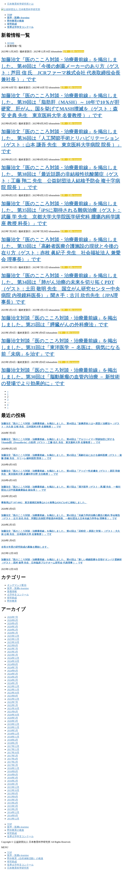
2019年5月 (12, 730)
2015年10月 (13, 790)
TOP (9, 824)
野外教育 (12, 601)
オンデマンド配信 (16, 585)
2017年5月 (12, 755)
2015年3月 (12, 806)
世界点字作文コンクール (20, 836)
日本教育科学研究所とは (20, 4)
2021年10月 (13, 708)
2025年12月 (13, 636)
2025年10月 (13, 642)
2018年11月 (13, 737)
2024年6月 (12, 670)
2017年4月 (12, 759)
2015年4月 (12, 803)
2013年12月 (13, 818)
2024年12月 (13, 658)
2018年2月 (12, 743)
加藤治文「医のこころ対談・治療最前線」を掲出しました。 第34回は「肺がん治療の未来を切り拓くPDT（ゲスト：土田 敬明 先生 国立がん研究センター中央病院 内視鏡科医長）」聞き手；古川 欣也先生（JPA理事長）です (60, 289)
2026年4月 (12, 623)
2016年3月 (12, 777)
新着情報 (12, 591)
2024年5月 (12, 674)
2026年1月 (12, 633)
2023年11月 (13, 689)
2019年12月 (13, 724)
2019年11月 (13, 727)
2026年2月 (12, 629)
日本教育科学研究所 (18, 868)
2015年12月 (13, 787)
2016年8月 (12, 771)
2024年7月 (12, 667)
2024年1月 (12, 683)
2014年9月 (12, 815)
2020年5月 (12, 718)
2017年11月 (13, 749)
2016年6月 (12, 774)
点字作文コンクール (18, 594)
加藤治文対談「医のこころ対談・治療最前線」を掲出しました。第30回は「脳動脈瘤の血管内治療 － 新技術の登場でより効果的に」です (60, 376)
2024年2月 (12, 680)
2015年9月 (12, 793)
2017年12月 (13, 746)
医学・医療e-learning (73, 51)
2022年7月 (12, 702)
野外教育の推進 (15, 830)
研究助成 (12, 597)
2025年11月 (13, 639)
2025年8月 (12, 645)
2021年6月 (12, 711)
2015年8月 (12, 796)
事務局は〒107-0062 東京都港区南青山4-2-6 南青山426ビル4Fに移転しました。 (44, 502)
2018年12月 (13, 733)
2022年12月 (13, 699)
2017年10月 (13, 752)
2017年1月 (12, 765)
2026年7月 (12, 617)
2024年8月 (12, 664)
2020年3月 (12, 721)
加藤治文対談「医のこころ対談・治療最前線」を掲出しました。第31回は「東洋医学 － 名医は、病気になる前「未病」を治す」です (60, 347)
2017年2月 (12, 762)
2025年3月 (12, 651)
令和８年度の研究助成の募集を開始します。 (25, 547)
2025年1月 (12, 655)
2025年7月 (12, 648)
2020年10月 (13, 714)
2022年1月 (12, 705)
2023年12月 (13, 686)
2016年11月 (13, 768)
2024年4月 (12, 677)
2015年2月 (12, 809)
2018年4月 (12, 740)
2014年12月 (13, 812)
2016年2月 (12, 781)
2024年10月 (13, 661)
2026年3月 (12, 626)
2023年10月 (13, 692)
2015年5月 (12, 800)
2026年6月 (12, 620)
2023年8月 (12, 696)
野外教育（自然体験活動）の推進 (25, 858)
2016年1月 (12, 784)
